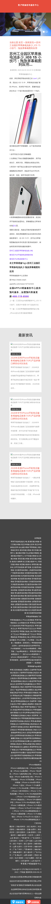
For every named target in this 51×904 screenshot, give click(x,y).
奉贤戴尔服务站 (25, 564)
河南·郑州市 (20, 826)
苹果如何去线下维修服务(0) (23, 695)
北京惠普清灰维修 (21, 570)
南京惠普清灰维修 (24, 578)
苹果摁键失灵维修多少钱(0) (21, 715)
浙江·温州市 (28, 844)
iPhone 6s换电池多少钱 (19, 768)
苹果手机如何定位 (27, 625)
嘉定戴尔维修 (21, 553)
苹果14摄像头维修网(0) (25, 704)
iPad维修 (30, 640)
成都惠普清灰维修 (27, 598)
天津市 (21, 841)
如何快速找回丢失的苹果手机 (29, 645)
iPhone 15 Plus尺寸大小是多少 (28, 817)
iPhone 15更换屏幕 (18, 814)
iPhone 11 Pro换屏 (33, 785)
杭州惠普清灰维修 (27, 576)
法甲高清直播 (19, 567)
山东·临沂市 (35, 861)
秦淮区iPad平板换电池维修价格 (21, 255)
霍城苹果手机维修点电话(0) (20, 721)
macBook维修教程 (29, 648)
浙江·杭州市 (31, 826)
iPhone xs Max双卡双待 (31, 782)
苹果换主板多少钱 (26, 631)
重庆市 (11, 826)
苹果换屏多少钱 (23, 637)
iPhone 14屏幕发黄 (18, 805)
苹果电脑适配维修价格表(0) (31, 718)
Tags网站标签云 (22, 651)
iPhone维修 (21, 640)
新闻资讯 (29, 42)
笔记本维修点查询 (27, 544)
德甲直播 (27, 567)
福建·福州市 (22, 835)
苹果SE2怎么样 (36, 788)
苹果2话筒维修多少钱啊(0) (19, 670)
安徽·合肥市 (31, 829)
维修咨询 (19, 902)
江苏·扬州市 (25, 861)
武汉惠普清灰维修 (31, 584)
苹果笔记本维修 (36, 623)
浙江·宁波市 (17, 844)
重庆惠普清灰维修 (17, 596)
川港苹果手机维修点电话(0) (29, 672)
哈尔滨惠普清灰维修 (20, 610)
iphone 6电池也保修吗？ (20, 657)
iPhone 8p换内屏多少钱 (24, 777)
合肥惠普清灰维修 (21, 604)
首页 (21, 42)
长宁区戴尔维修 (30, 556)
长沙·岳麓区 (29, 858)
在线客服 (35, 902)
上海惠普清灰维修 (35, 570)
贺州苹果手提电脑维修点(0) (26, 684)
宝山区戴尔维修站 (32, 553)
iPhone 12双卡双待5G (20, 791)
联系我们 (38, 663)
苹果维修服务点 (16, 620)
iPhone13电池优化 (18, 799)
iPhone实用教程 (28, 620)
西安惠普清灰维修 (35, 593)
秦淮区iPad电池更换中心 (18, 259)
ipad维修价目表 (23, 623)
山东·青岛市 (14, 838)
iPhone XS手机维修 (27, 779)
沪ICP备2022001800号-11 (32, 869)
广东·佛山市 (17, 855)
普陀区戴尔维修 (23, 559)
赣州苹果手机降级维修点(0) (24, 755)
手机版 (22, 872)
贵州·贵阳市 (20, 832)
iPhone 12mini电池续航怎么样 (28, 797)
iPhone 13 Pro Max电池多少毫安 (27, 802)
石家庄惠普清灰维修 (20, 607)
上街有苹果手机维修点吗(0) (31, 698)
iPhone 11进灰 (18, 785)
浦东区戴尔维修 (25, 550)
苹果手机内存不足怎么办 (27, 628)
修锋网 (19, 561)
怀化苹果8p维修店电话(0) (32, 712)
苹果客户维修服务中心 (31, 864)
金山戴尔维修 (24, 547)
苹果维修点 (33, 547)
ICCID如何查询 (15, 625)
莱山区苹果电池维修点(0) (20, 701)
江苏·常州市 (28, 846)
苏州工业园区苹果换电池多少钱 (21, 250)
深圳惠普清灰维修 (31, 573)
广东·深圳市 (35, 838)
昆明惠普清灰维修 (24, 601)
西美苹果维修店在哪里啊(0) (28, 678)
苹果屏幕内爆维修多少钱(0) (28, 730)
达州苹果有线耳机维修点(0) (24, 735)
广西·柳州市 (28, 849)
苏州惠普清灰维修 (21, 581)
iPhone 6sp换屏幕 (21, 771)
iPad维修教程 (16, 648)
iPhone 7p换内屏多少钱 (22, 774)
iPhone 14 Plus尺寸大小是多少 (30, 808)
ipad (35, 78)
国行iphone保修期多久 (31, 654)
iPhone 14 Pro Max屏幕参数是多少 (27, 811)
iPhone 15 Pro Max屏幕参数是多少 (27, 819)
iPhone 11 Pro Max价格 (19, 788)
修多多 (14, 561)
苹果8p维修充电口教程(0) (32, 744)
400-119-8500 (21, 296)
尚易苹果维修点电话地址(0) (29, 724)
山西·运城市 (28, 855)
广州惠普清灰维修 (17, 573)
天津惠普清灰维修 (35, 581)
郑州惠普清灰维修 (27, 587)
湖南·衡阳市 (20, 829)
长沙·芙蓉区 (19, 858)
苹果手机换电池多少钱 (19, 541)
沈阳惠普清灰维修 (24, 590)
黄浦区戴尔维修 (33, 541)
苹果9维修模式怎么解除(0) (19, 747)
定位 (14, 225)
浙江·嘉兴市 (28, 852)
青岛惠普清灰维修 (21, 593)
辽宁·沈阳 (28, 841)
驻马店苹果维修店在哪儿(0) (23, 741)
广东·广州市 (17, 849)
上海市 (37, 835)
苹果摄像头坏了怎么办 (27, 634)
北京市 (30, 835)
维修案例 (17, 643)
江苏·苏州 (13, 841)
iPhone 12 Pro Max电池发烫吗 (30, 794)
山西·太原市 (17, 846)
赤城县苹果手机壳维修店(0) (23, 710)
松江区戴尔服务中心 (30, 561)
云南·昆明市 (31, 832)
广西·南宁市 (25, 838)
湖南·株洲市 (17, 852)
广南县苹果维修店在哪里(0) (24, 690)
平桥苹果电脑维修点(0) (27, 750)
